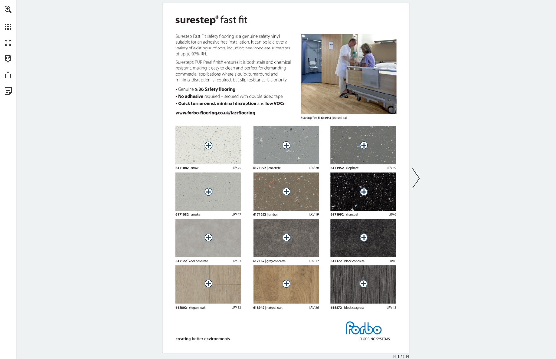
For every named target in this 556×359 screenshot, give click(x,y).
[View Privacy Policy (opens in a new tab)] (8, 91)
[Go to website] (215, 113)
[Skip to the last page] (407, 356)
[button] (8, 9)
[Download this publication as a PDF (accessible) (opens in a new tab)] (8, 59)
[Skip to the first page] (394, 356)
